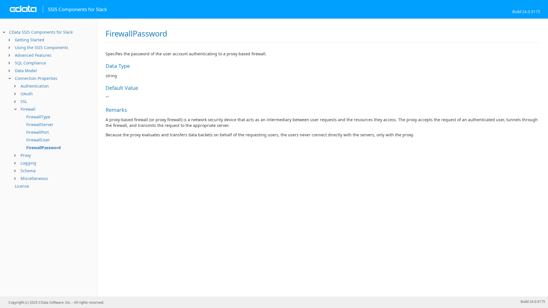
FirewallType (38, 116)
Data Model (26, 70)
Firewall (28, 109)
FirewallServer (39, 124)
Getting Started (29, 39)
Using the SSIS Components (41, 47)
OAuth (27, 93)
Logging (28, 163)
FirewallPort (37, 132)
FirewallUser (38, 140)
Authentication (35, 86)
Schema (28, 170)
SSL (24, 101)
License (22, 186)
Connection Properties (36, 78)
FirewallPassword (43, 147)
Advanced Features (33, 55)
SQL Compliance (30, 63)
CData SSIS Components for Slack (41, 32)
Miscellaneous (34, 178)
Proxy (26, 155)
